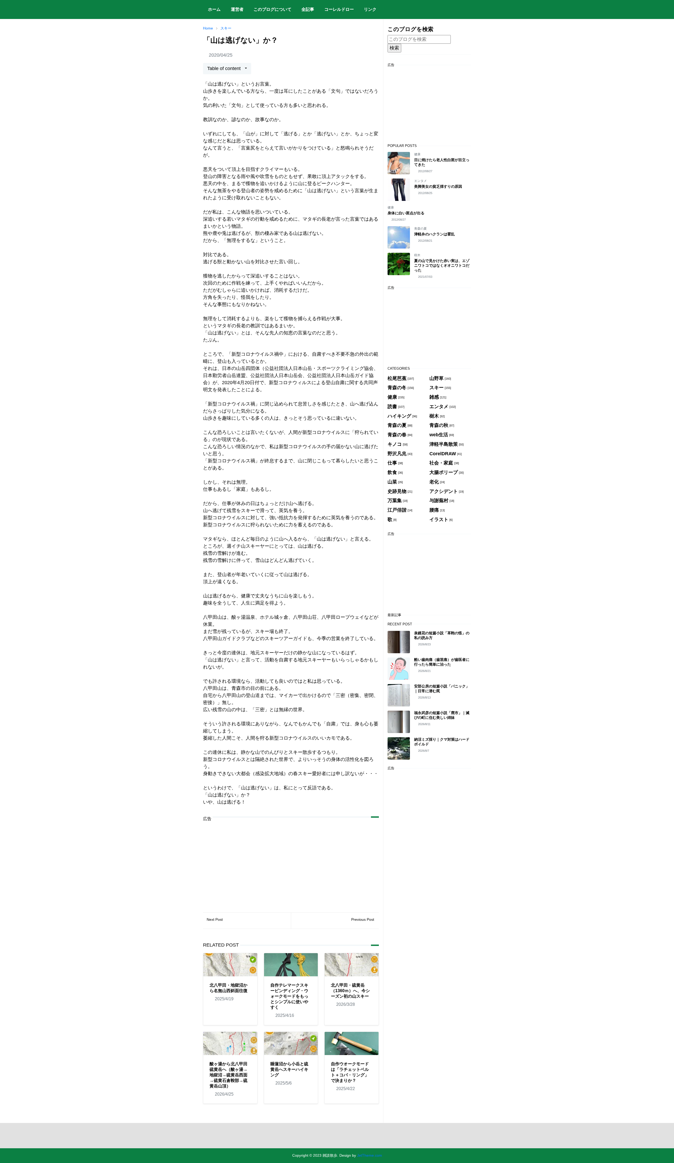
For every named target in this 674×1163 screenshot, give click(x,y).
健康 (417, 154)
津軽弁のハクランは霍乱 (434, 234)
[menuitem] (214, 9)
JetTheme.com (369, 1155)
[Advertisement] (291, 863)
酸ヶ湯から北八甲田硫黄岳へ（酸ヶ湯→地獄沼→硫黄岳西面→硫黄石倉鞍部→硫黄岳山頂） (228, 1075)
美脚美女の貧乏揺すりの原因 (438, 186)
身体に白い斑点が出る (406, 213)
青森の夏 (420, 228)
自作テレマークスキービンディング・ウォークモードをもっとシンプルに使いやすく (289, 996)
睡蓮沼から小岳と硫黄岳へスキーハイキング (289, 1069)
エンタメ (420, 181)
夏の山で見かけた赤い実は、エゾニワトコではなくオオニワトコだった (441, 265)
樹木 (417, 255)
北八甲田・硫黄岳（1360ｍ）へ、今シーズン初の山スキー (350, 990)
